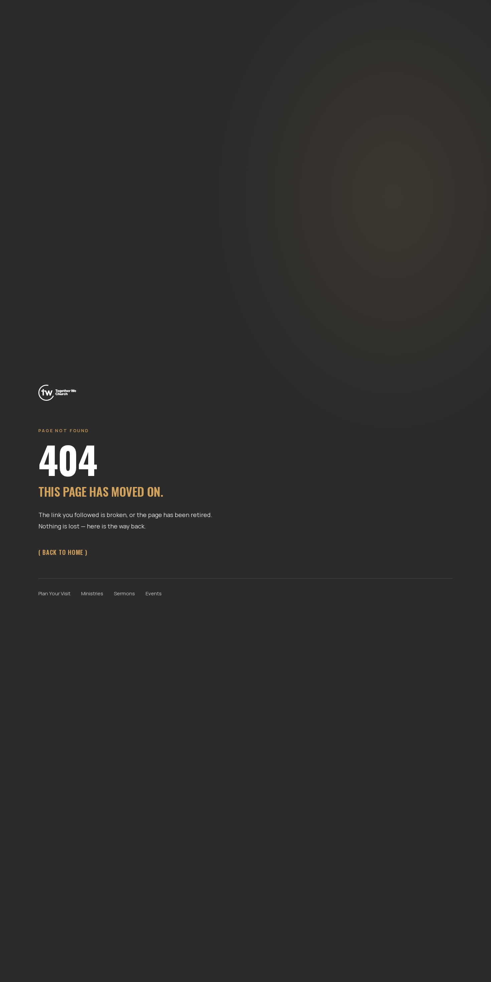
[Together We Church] (57, 392)
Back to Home (62, 552)
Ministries (92, 593)
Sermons (124, 593)
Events (154, 593)
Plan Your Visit (54, 593)
